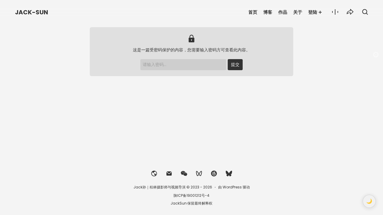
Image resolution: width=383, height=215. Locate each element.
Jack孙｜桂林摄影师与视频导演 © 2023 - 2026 (172, 187)
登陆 (312, 12)
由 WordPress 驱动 (234, 187)
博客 (267, 12)
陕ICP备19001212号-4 (191, 195)
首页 (252, 12)
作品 (282, 12)
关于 (297, 12)
